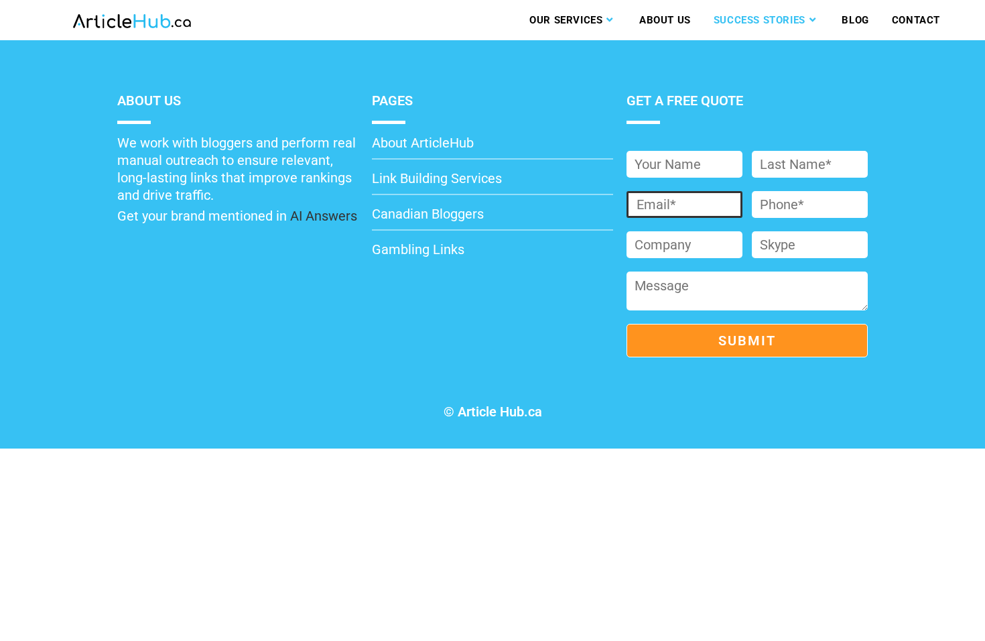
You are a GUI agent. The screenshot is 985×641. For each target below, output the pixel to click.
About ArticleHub (423, 143)
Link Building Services (437, 178)
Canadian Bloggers (428, 214)
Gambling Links (418, 249)
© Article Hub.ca (493, 412)
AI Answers (323, 216)
